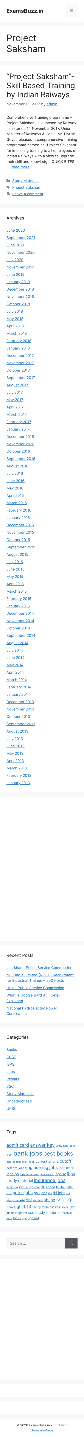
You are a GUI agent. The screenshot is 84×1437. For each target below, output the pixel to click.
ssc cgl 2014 (40, 1207)
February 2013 (18, 775)
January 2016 (18, 517)
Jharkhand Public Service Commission (39, 968)
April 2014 (15, 672)
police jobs (23, 1192)
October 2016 (18, 451)
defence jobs (15, 1168)
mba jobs (64, 1186)
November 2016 (20, 444)
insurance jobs (49, 1180)
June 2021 (15, 245)
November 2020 (20, 252)
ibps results (47, 1174)
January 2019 (18, 282)
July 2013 (14, 738)
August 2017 (17, 385)
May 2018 (14, 319)
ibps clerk (66, 1168)
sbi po (49, 1199)
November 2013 (20, 709)
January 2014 (18, 694)
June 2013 (15, 746)
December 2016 (20, 436)
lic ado (50, 1187)
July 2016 (14, 473)
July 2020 (14, 260)
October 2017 (18, 370)
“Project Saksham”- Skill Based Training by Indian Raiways (40, 85)
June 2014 (15, 657)
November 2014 (20, 621)
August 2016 (17, 466)
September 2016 (20, 459)
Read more (20, 167)
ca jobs (16, 1161)
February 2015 (18, 599)
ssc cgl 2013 (18, 1206)
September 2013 (20, 724)
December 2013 (20, 702)
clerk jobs (28, 1161)
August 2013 (17, 731)
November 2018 (20, 296)
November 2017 (20, 363)
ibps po (12, 1174)
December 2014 (20, 613)
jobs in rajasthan (29, 1187)
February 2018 (18, 341)
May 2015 (14, 576)
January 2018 (18, 348)
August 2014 (17, 643)
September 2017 (20, 378)
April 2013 (15, 761)
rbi (50, 1193)
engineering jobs (41, 1167)
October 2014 (18, 628)
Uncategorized (19, 1101)
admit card (17, 1145)
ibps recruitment (29, 1174)
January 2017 (18, 429)
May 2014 (14, 665)
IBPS (10, 1064)
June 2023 (15, 230)
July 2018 (14, 311)
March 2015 (16, 591)
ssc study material (44, 1212)
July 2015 (14, 562)
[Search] (71, 1243)
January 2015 (18, 606)
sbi (29, 1199)
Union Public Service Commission (35, 988)
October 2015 (18, 540)
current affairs (47, 1161)
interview (12, 1187)
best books (58, 1153)
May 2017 (14, 400)
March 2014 (16, 680)
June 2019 (15, 274)
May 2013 (14, 753)
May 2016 (14, 488)
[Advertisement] (23, 868)
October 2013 (18, 716)
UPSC (11, 1108)
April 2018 (15, 326)
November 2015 (20, 532)
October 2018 (18, 304)
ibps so (60, 1174)
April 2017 (15, 407)
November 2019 (20, 267)
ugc (24, 1218)
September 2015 (20, 547)
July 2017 (14, 392)
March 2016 (16, 503)
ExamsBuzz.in (25, 11)
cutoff (66, 1161)
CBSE (11, 1057)
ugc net (33, 1218)
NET (9, 1193)
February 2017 (18, 422)
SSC (10, 1086)
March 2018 (16, 333)
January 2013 (18, 783)
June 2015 (15, 569)
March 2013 (16, 768)
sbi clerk (38, 1200)
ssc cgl (64, 1199)
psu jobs (40, 1193)
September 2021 (20, 238)
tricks (17, 1218)
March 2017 (16, 414)
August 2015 (17, 554)
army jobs (62, 1145)
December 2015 (20, 525)
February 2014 (18, 687)
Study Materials (25, 181)
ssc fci (65, 1207)
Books (11, 1049)
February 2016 (18, 510)
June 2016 (15, 481)
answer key (42, 1145)
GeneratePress (42, 1430)
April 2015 (15, 584)
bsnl (8, 1161)
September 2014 (20, 635)
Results (12, 1079)
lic (43, 1186)
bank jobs (27, 1153)
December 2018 (20, 289)
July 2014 (14, 650)
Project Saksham (26, 187)
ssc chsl (55, 1207)
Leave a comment (27, 194)
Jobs (10, 1072)
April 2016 (15, 495)
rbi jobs (59, 1193)
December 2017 (20, 355)
